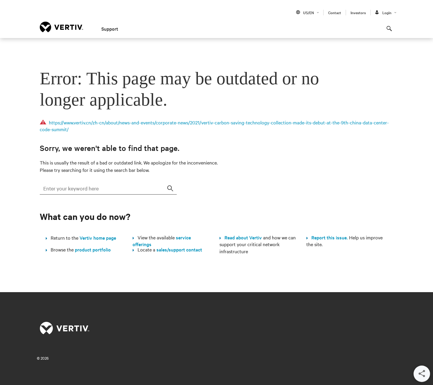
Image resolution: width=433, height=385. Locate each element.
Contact (334, 12)
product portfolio (93, 249)
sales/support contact (179, 249)
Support (109, 28)
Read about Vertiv (241, 237)
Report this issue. (328, 237)
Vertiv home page (98, 237)
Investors (358, 12)
